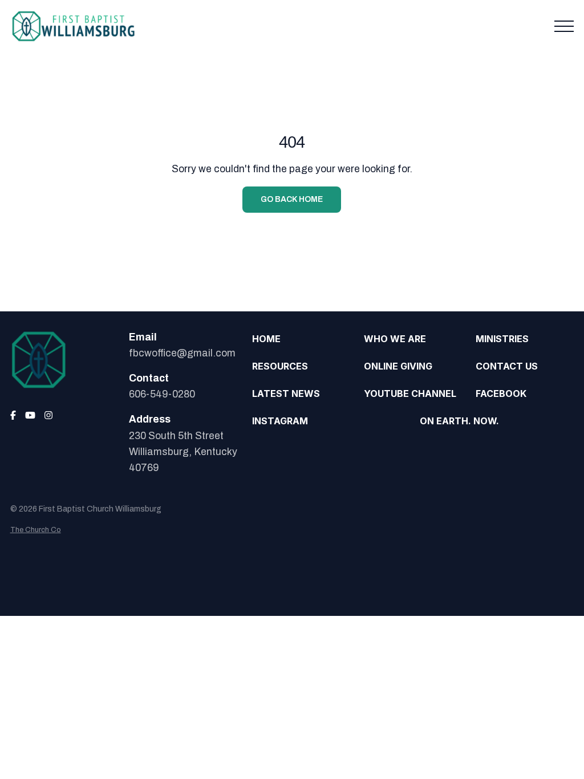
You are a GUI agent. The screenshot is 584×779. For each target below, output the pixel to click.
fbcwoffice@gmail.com (182, 353)
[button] (564, 26)
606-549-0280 (162, 394)
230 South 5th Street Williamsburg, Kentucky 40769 (183, 452)
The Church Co (35, 530)
